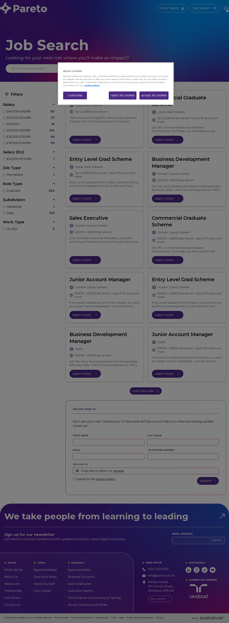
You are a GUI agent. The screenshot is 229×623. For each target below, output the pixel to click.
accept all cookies (154, 95)
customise (75, 95)
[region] (116, 83)
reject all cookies (123, 95)
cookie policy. (92, 85)
